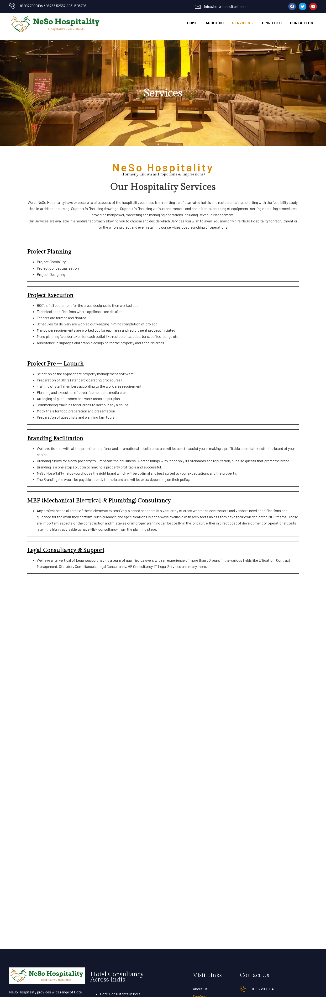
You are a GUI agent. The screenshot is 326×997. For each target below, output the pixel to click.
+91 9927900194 (261, 989)
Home (192, 23)
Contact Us (301, 23)
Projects (272, 23)
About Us (214, 23)
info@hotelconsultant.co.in (225, 6)
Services (241, 23)
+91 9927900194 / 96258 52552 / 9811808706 (52, 5)
